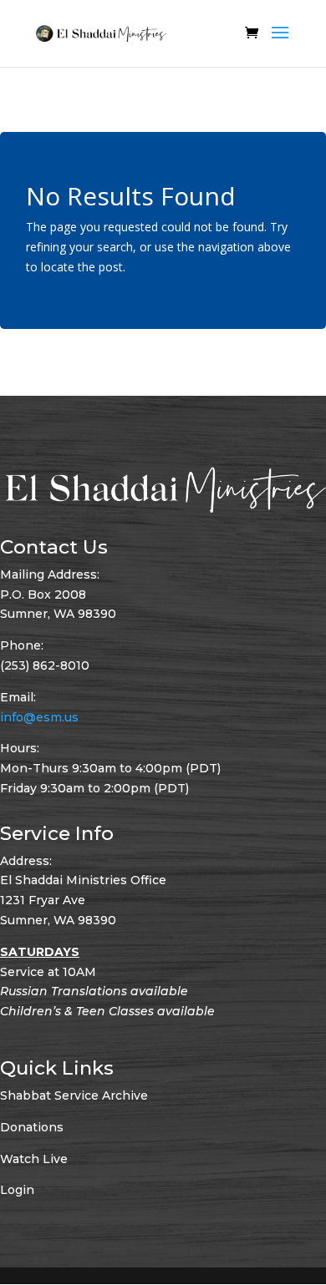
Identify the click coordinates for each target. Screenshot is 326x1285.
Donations (32, 1127)
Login (17, 1189)
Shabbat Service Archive (74, 1095)
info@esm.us (39, 717)
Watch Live (34, 1158)
